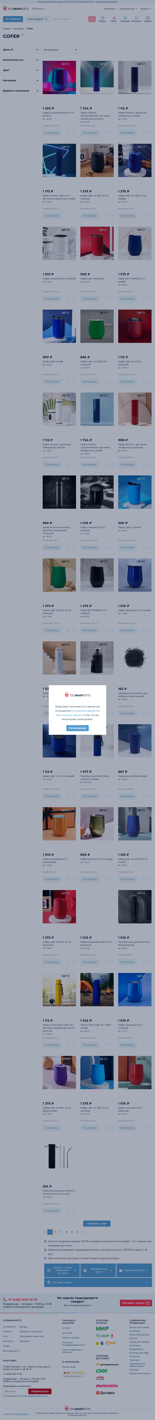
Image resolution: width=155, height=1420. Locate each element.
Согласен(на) (77, 728)
